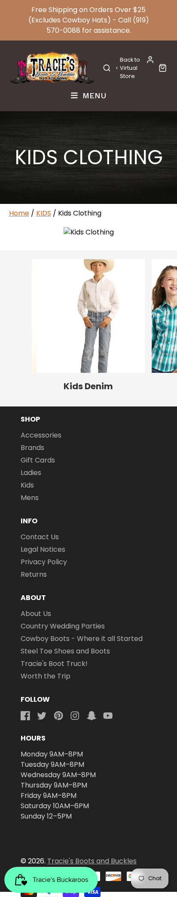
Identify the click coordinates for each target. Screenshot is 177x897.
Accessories (41, 435)
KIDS (43, 213)
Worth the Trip (45, 676)
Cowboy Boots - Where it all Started (82, 639)
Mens (30, 498)
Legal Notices (43, 549)
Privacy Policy (44, 562)
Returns (34, 574)
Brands (32, 448)
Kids (27, 485)
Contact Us (40, 537)
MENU (93, 95)
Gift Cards (38, 460)
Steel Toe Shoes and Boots (65, 651)
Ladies (31, 473)
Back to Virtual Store (130, 68)
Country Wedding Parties (63, 626)
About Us (36, 614)
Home (19, 213)
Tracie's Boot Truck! (54, 664)
